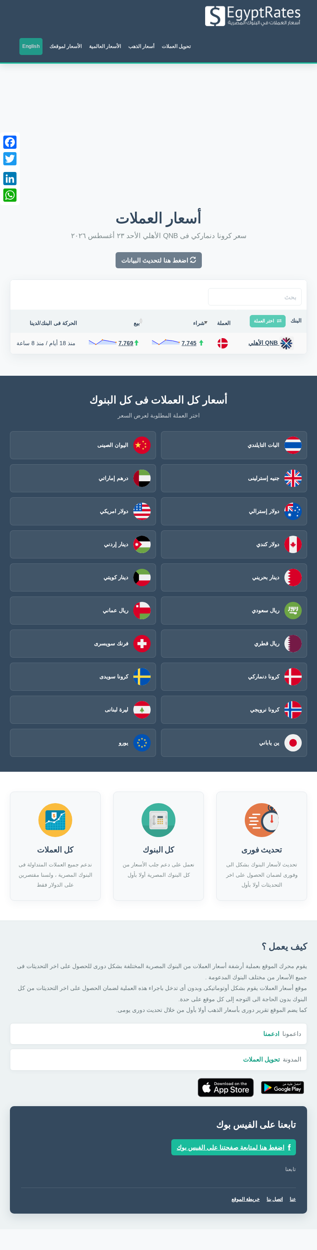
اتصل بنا (275, 1199)
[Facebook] (10, 142)
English (31, 46)
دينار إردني (116, 544)
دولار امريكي (114, 511)
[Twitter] (10, 158)
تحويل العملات (176, 46)
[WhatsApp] (10, 195)
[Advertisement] (158, 126)
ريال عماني (115, 610)
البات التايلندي (263, 445)
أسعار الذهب (141, 46)
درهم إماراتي (113, 478)
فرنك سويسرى (111, 643)
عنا (293, 1199)
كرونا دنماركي (263, 676)
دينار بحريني (265, 577)
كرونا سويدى (113, 676)
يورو (123, 743)
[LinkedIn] (10, 178)
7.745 (189, 343)
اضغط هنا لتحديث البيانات (155, 260)
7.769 (125, 343)
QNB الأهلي (263, 342)
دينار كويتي (116, 577)
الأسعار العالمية (105, 46)
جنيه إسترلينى (263, 478)
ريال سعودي (265, 610)
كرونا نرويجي (264, 709)
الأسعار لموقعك (66, 46)
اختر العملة (264, 320)
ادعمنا (271, 1033)
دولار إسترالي (264, 511)
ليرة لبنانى (116, 709)
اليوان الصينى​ (112, 445)
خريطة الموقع (246, 1199)
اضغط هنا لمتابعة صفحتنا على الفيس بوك (230, 1147)
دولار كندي (267, 544)
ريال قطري (266, 643)
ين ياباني (269, 743)
